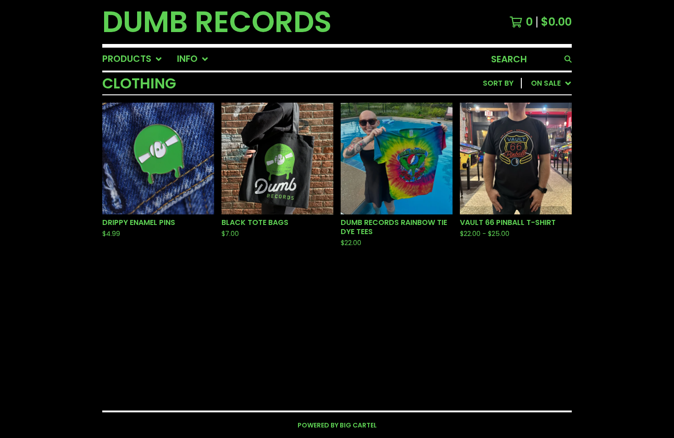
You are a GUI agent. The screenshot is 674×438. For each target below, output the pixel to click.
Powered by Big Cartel (337, 425)
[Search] (568, 59)
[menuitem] (132, 59)
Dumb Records (216, 22)
